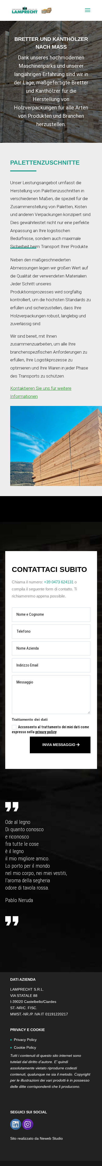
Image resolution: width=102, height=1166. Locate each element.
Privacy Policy (25, 1040)
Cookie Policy (25, 1047)
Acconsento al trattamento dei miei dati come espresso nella (50, 729)
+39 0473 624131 (58, 582)
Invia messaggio (58, 745)
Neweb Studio (51, 1138)
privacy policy (45, 732)
